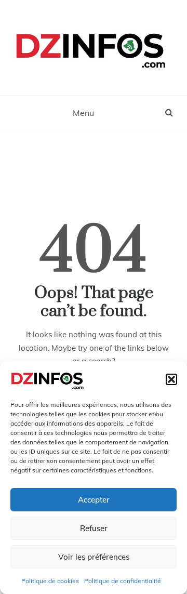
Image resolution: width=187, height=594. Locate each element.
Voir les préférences (93, 557)
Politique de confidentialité (122, 581)
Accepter (94, 500)
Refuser (94, 528)
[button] (171, 379)
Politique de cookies (50, 581)
